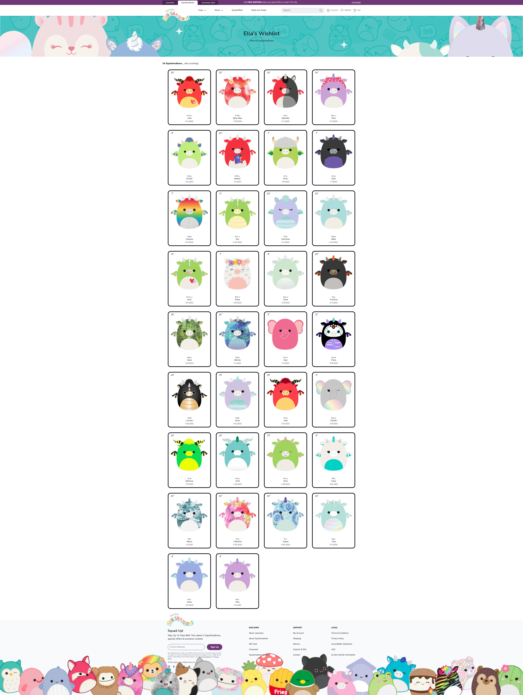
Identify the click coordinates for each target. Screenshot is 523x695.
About (217, 10)
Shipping (297, 639)
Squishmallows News (258, 655)
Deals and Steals (258, 10)
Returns (296, 644)
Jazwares (170, 3)
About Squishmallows (258, 639)
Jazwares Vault (208, 3)
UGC (333, 650)
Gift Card (253, 644)
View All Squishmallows (261, 41)
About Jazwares (256, 633)
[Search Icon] (320, 10)
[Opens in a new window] (169, 667)
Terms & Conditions (204, 657)
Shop (200, 10)
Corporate (356, 2)
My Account (298, 633)
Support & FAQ (299, 650)
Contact (296, 655)
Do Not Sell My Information (343, 655)
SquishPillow (237, 10)
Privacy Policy (337, 639)
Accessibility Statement (341, 644)
